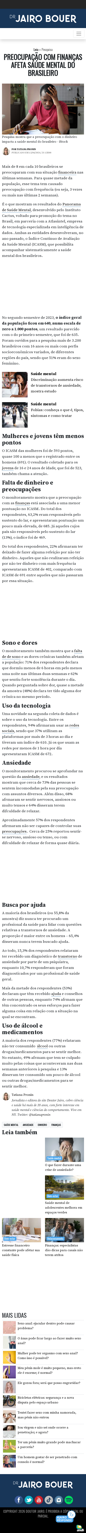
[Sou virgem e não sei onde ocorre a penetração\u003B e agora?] (9, 1431)
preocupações (14, 831)
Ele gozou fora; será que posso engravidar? (49, 1383)
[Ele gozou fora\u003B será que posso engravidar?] (9, 1387)
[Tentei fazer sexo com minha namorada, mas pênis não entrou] (9, 1416)
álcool (42, 1046)
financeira (67, 172)
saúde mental (11, 1124)
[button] (66, 1517)
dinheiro (42, 1124)
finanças (22, 503)
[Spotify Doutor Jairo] (68, 1500)
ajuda (56, 993)
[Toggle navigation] (78, 34)
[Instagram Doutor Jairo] (58, 1500)
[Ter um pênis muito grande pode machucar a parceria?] (9, 1446)
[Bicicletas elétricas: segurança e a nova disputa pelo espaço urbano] (9, 1401)
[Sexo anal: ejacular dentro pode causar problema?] (9, 1327)
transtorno (67, 956)
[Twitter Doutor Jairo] (28, 1500)
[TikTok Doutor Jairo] (48, 1500)
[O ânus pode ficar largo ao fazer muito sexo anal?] (9, 1342)
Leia (36, 49)
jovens (8, 468)
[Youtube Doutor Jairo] (38, 1500)
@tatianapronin (39, 1115)
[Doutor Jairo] (43, 18)
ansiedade (30, 776)
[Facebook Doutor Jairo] (18, 1500)
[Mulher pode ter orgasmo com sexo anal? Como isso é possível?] (9, 1357)
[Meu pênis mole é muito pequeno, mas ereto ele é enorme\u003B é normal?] (9, 1372)
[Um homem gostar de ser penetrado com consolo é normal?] (9, 1461)
